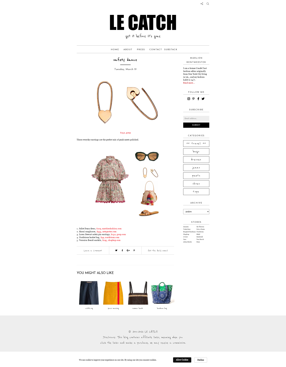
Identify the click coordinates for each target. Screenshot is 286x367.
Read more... (189, 83)
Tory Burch (200, 239)
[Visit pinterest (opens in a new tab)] (134, 250)
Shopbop (186, 234)
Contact (155, 50)
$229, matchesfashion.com (108, 228)
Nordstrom (200, 232)
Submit (196, 125)
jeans (196, 167)
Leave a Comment (93, 250)
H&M (198, 234)
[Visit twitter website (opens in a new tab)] (116, 250)
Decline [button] (200, 360)
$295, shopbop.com (111, 240)
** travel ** (196, 143)
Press (141, 50)
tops (196, 192)
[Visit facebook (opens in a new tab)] (122, 250)
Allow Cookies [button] (182, 360)
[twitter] (203, 99)
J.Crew (185, 237)
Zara (184, 239)
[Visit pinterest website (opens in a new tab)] (83, 83)
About (127, 50)
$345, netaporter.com (106, 231)
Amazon (186, 227)
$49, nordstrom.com (110, 237)
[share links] (201, 3)
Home (115, 50)
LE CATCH (143, 22)
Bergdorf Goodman (189, 232)
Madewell (199, 237)
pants (196, 175)
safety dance (125, 60)
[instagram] (189, 99)
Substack (170, 50)
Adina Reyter (187, 242)
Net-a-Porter (200, 229)
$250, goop (125, 132)
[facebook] (198, 99)
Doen (198, 242)
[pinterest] (194, 99)
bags (196, 151)
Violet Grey (187, 229)
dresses (196, 159)
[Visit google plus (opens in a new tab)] (128, 250)
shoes (196, 184)
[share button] (207, 3)
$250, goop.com (118, 234)
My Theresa (200, 227)
